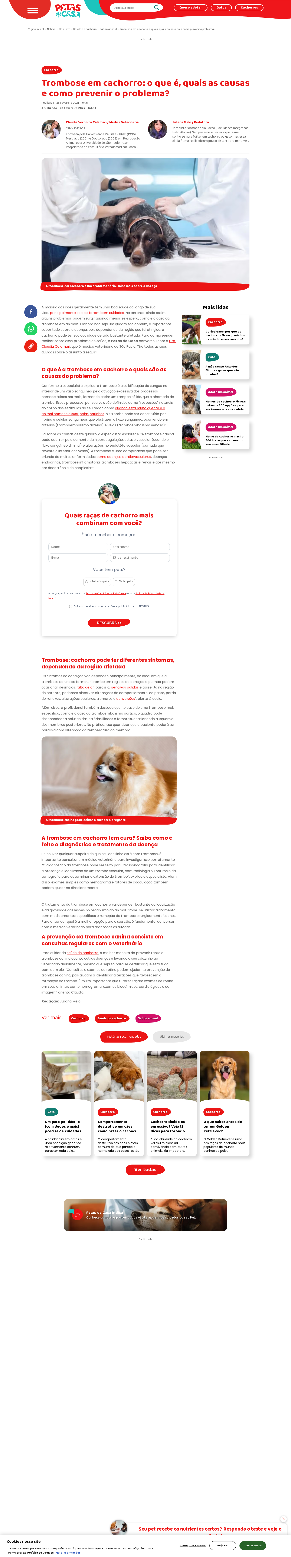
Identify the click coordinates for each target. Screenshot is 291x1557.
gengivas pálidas (125, 687)
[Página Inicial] (68, 10)
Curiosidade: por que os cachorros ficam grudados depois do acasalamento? (225, 335)
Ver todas (145, 1170)
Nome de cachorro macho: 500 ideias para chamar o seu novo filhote (225, 440)
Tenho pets (126, 581)
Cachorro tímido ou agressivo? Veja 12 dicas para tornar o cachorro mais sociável (171, 1129)
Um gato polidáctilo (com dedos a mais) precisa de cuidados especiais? (63, 1129)
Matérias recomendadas (124, 1037)
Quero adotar (190, 7)
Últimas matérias (172, 1037)
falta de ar (85, 687)
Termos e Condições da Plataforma (106, 593)
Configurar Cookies (193, 1545)
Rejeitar (222, 1545)
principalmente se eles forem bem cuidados (87, 312)
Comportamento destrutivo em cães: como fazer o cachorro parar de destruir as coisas (118, 1131)
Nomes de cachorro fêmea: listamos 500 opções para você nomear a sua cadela (226, 405)
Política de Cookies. (41, 1552)
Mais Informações (68, 1552)
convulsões (125, 698)
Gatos (221, 7)
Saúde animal (148, 1018)
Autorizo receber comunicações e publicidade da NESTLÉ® (111, 606)
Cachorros (249, 7)
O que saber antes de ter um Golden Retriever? (222, 1126)
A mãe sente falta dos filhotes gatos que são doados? (222, 370)
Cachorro (51, 70)
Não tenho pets (99, 581)
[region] (145, 1546)
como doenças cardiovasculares (124, 456)
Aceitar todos (253, 1545)
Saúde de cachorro (112, 1018)
